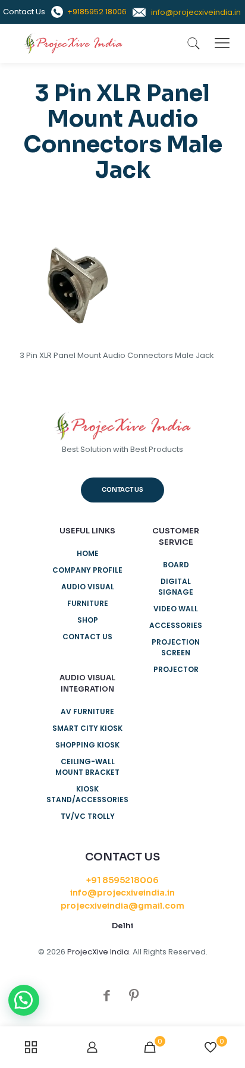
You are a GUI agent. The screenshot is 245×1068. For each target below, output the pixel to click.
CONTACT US (87, 637)
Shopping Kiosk (87, 745)
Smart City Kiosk (87, 728)
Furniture (87, 603)
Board (176, 565)
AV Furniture (87, 711)
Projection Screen (176, 647)
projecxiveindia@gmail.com (122, 905)
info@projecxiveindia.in (122, 892)
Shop (87, 620)
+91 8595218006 (122, 880)
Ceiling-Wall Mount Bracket (87, 766)
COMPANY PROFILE (87, 570)
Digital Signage (175, 586)
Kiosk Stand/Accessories (87, 794)
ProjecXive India (98, 951)
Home (88, 553)
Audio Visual (87, 587)
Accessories (175, 625)
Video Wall (175, 609)
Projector (176, 669)
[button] (23, 1000)
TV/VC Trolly (88, 816)
